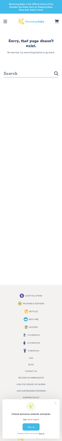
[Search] (56, 73)
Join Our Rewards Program (31, 390)
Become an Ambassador (31, 377)
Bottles (33, 311)
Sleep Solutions (33, 295)
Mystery (33, 327)
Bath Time (34, 319)
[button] (5, 21)
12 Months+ (33, 350)
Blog (31, 364)
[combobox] (31, 73)
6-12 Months (33, 342)
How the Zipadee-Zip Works (31, 384)
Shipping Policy (31, 397)
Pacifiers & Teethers (33, 303)
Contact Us (31, 371)
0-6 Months (34, 334)
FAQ (31, 357)
